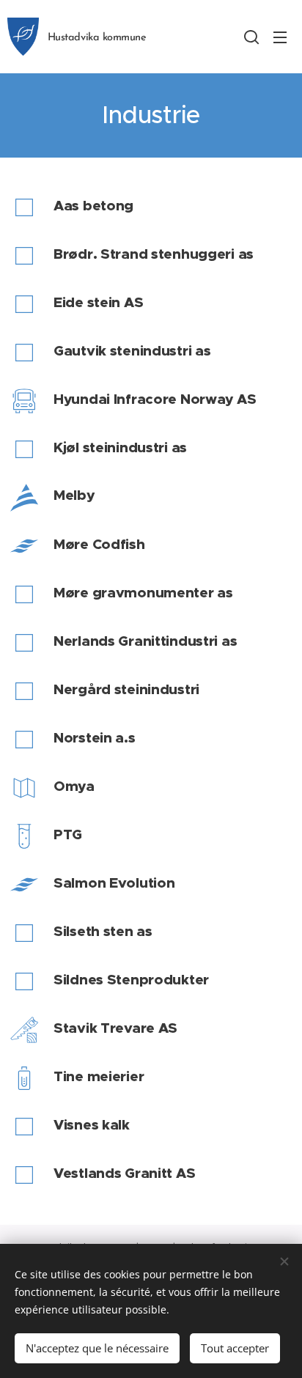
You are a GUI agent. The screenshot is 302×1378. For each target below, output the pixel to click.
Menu (280, 36)
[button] (251, 36)
